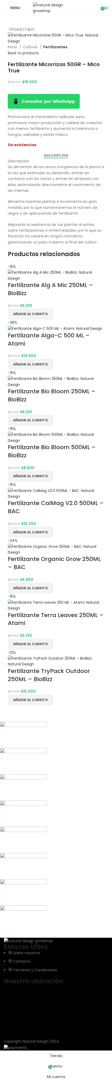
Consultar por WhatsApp (44, 101)
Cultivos (31, 47)
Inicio (13, 47)
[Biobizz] (52, 827)
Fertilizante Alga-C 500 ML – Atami (49, 339)
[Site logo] (56, 7)
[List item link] (56, 961)
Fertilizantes (55, 47)
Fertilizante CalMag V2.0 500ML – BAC (56, 507)
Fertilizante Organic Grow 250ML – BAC (54, 563)
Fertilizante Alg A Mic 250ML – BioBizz (50, 289)
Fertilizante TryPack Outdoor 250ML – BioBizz (49, 675)
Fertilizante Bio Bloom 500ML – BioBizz (52, 451)
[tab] (56, 155)
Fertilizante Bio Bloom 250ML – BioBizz (51, 395)
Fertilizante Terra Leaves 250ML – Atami (55, 619)
